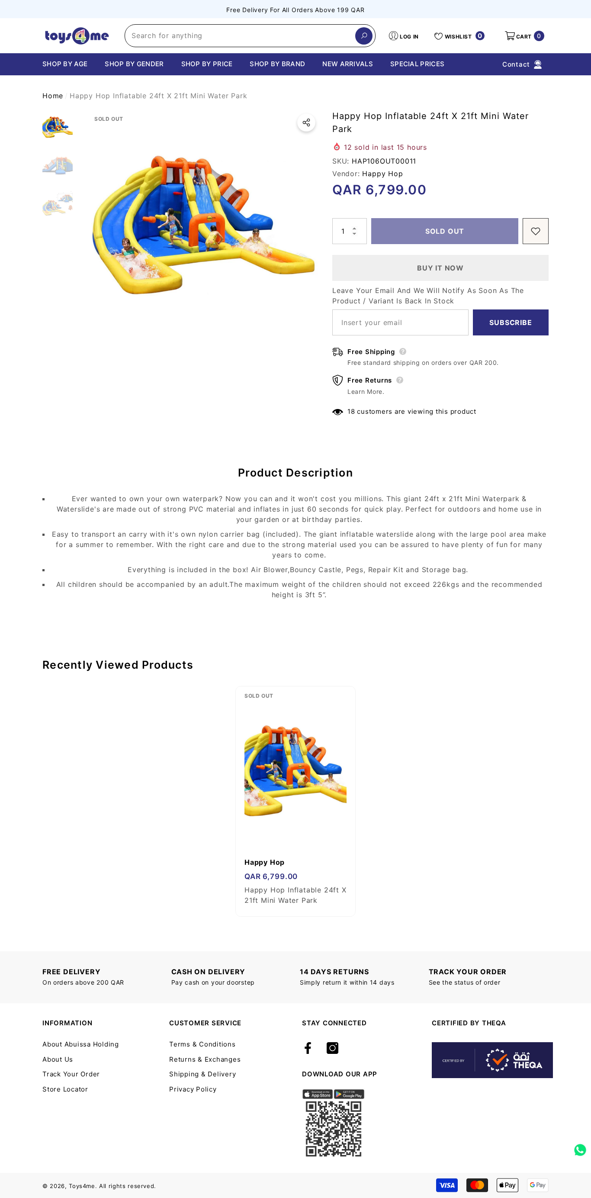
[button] (524, 36)
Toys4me (82, 1185)
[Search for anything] (250, 35)
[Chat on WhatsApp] (580, 1147)
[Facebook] (308, 1048)
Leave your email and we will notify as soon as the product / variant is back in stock (428, 295)
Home (52, 95)
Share (306, 122)
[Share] (306, 122)
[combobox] (240, 35)
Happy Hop (382, 173)
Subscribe (510, 322)
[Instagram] (332, 1048)
